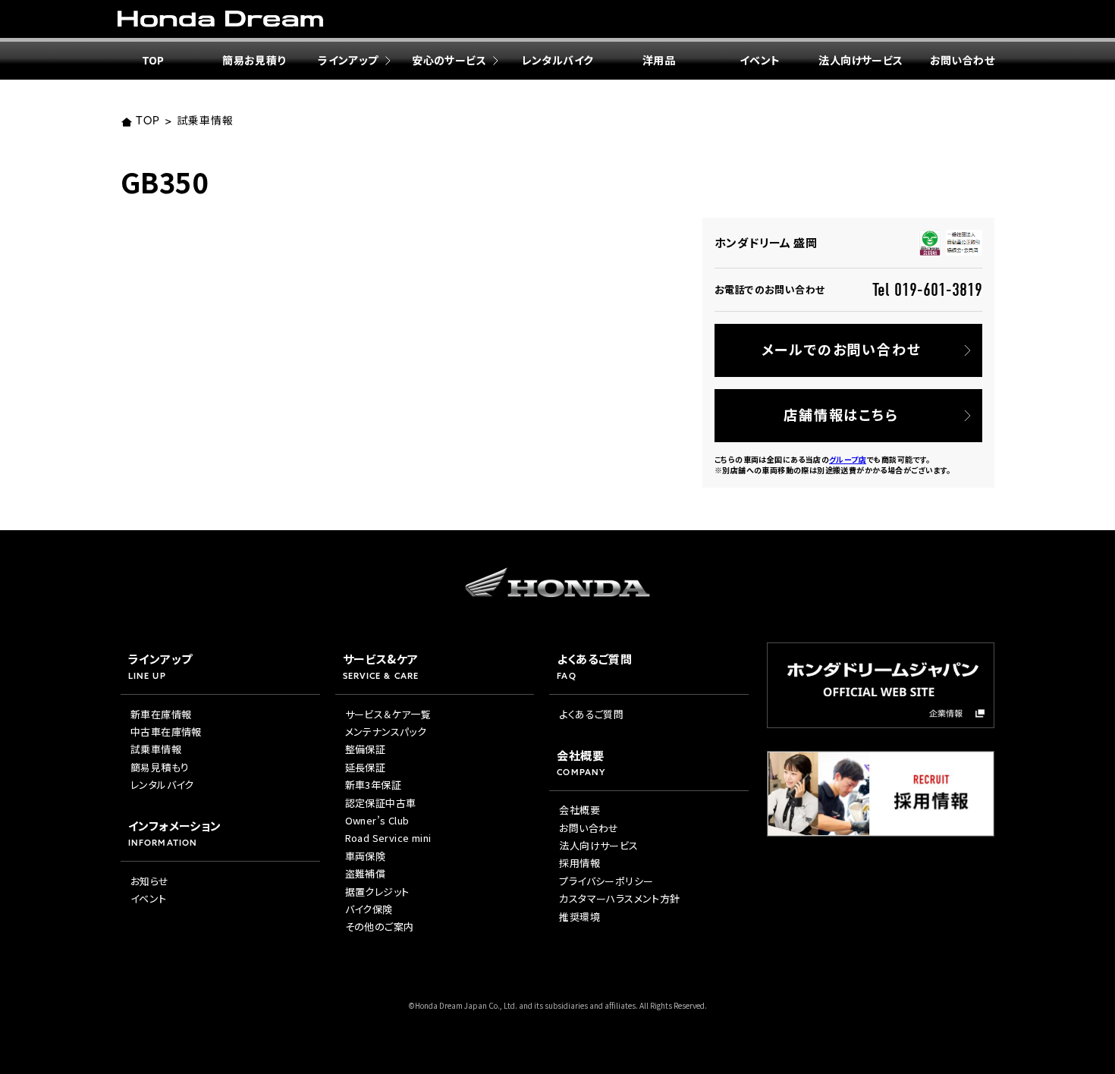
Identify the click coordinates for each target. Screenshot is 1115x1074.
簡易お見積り (253, 60)
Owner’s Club (377, 820)
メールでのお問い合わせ (842, 349)
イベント (760, 60)
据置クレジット (377, 891)
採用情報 (579, 863)
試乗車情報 (205, 121)
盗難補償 (365, 873)
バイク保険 (369, 909)
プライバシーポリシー (606, 881)
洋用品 (658, 60)
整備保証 (365, 749)
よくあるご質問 (591, 714)
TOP (153, 60)
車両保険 (365, 856)
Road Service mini (388, 838)
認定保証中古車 (380, 803)
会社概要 (579, 809)
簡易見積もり (159, 767)
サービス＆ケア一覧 (388, 714)
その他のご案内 (379, 926)
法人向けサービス (860, 60)
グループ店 (847, 459)
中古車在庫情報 (166, 731)
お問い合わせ (962, 60)
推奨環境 (579, 916)
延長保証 (365, 767)
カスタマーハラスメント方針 (619, 898)
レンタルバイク (558, 60)
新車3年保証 (373, 784)
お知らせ (149, 881)
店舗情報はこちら (841, 414)
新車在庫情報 (160, 714)
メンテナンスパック (386, 731)
